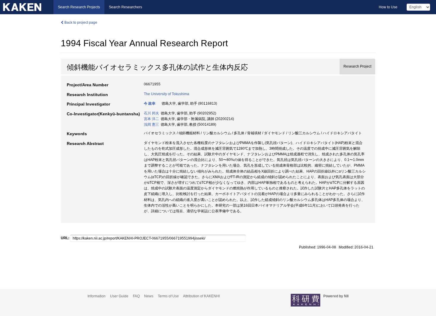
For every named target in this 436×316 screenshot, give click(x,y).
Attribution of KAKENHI (201, 296)
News (148, 296)
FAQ (136, 296)
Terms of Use (168, 296)
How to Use (388, 7)
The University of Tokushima (166, 94)
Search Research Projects (79, 7)
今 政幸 (149, 103)
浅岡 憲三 (151, 124)
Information (96, 296)
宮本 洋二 (151, 119)
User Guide (119, 296)
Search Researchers (125, 7)
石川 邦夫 (151, 113)
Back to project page (80, 22)
